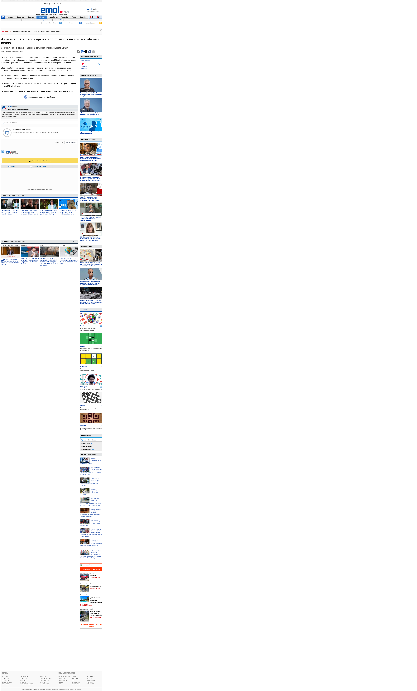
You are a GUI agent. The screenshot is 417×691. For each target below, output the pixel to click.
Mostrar (51, 5)
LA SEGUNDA (75, 682)
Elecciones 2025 (58, 20)
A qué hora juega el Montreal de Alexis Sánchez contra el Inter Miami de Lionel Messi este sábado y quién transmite (91, 533)
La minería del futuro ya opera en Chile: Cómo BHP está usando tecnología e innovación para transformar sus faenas (29, 262)
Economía (20, 17)
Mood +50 (63, 245)
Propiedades (55, 1)
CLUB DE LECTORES (64, 676)
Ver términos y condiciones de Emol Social (39, 189)
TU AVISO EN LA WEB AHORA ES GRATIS (91, 625)
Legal (25, 1)
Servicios (83, 17)
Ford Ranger (93, 575)
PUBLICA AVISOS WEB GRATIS (91, 569)
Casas (85, 1)
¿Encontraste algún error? (41, 97)
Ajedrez (82, 405)
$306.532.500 (95, 617)
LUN (73, 680)
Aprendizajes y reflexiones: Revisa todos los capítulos (91, 132)
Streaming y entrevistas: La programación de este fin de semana (37, 31)
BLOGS (61, 682)
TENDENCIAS (24, 676)
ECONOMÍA (5, 678)
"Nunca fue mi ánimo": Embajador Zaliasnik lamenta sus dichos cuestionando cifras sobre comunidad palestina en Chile (91, 543)
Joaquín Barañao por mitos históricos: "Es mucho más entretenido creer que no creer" (90, 198)
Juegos (84, 310)
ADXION (89, 678)
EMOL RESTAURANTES (27, 684)
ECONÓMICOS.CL (92, 676)
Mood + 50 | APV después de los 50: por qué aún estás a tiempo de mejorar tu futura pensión (10, 261)
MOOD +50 (4, 245)
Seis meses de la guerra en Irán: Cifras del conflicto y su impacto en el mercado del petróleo (91, 264)
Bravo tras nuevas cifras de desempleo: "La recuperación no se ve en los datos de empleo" (90, 158)
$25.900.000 (95, 578)
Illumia (42, 245)
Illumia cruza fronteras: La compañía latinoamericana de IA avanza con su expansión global (49, 261)
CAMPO (74, 676)
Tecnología (10, 20)
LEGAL (60, 684)
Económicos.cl (73, 1)
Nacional (10, 17)
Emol (3, 1)
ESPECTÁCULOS (7, 682)
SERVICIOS (23, 678)
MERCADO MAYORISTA (90, 682)
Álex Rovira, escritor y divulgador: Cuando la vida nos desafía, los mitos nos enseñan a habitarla (91, 114)
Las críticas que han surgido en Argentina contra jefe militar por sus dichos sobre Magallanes (90, 283)
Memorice (83, 366)
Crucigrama (84, 387)
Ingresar (89, 11)
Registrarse (96, 11)
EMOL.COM (62, 678)
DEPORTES (5, 680)
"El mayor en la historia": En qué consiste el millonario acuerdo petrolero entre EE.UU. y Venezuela (90, 482)
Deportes (31, 17)
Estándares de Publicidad (74, 689)
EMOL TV (23, 680)
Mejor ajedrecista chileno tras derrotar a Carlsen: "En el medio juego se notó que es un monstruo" (91, 178)
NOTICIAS (5, 676)
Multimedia (34, 20)
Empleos (64, 1)
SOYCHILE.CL (76, 684)
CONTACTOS (43, 682)
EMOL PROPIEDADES (46, 678)
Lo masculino (85, 61)
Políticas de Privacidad (39, 689)
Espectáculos (53, 17)
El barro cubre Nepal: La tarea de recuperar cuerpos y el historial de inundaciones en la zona (91, 302)
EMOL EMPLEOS (44, 680)
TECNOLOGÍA (6, 684)
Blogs (19, 1)
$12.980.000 (95, 588)
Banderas (83, 326)
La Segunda (92, 1)
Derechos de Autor (27, 689)
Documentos (26, 20)
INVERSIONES (76, 678)
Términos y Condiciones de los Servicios (56, 689)
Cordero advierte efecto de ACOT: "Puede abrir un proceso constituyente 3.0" (90, 218)
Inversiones (39, 1)
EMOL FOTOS (24, 682)
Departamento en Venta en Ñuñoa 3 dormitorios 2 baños (96, 613)
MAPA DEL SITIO (44, 684)
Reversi (82, 346)
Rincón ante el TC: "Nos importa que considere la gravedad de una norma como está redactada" (90, 238)
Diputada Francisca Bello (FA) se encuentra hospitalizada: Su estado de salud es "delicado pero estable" (90, 513)
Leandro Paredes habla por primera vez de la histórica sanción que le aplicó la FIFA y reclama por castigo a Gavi (91, 471)
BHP (22, 245)
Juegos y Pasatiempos (45, 20)
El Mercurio (11, 1)
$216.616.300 (86, 605)
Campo (31, 1)
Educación (18, 20)
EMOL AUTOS (44, 676)
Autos (47, 1)
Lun (99, 1)
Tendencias (64, 17)
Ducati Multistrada (95, 586)
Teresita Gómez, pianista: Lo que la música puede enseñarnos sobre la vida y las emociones (91, 94)
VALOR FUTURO (92, 680)
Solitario (83, 425)
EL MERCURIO (63, 680)
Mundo (41, 17)
